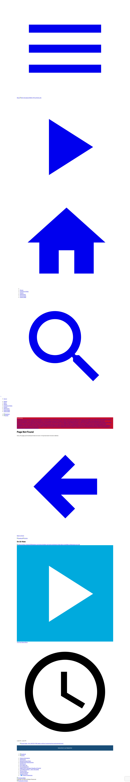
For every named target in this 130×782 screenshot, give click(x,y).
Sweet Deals (23, 295)
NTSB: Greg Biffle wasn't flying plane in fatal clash (60, 422)
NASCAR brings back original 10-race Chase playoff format (59, 425)
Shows (21, 290)
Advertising (23, 294)
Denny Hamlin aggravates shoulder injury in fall (71, 421)
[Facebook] (7, 414)
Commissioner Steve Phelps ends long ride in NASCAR (87, 425)
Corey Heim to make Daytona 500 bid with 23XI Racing (86, 422)
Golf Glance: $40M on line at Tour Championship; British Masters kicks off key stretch (67, 419)
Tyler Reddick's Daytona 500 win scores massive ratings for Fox (44, 421)
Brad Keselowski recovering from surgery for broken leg (48, 426)
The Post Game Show (22, 642)
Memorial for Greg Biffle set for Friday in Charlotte (32, 425)
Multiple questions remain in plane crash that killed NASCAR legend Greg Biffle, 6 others (83, 426)
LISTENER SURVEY (23, 421)
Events (21, 293)
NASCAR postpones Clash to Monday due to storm (35, 422)
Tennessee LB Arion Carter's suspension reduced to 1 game (31, 419)
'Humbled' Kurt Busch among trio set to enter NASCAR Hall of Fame (58, 423)
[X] (6, 415)
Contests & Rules (24, 291)
